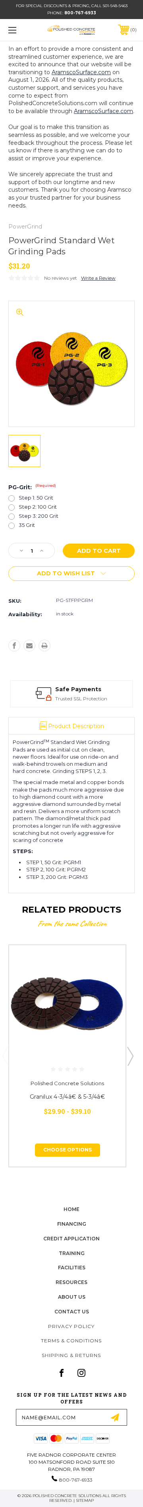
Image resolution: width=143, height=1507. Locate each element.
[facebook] (62, 1373)
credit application (71, 1239)
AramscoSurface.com (81, 72)
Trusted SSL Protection (81, 699)
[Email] (29, 646)
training (72, 1253)
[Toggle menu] (21, 30)
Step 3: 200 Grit (38, 516)
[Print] (44, 646)
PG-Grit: (32, 487)
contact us (71, 1312)
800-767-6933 (80, 12)
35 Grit (27, 525)
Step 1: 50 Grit (36, 497)
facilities (71, 1268)
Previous (5, 1056)
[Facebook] (14, 646)
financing (71, 1224)
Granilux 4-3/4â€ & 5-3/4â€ (67, 1096)
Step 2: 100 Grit (38, 506)
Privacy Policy (71, 1326)
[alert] (53, 1069)
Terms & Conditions (71, 1341)
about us (71, 1297)
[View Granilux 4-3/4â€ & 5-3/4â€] (67, 1003)
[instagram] (81, 1373)
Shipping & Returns (71, 1355)
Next (130, 1056)
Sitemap (85, 1500)
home (71, 1209)
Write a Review (98, 278)
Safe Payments (78, 689)
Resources (71, 1282)
